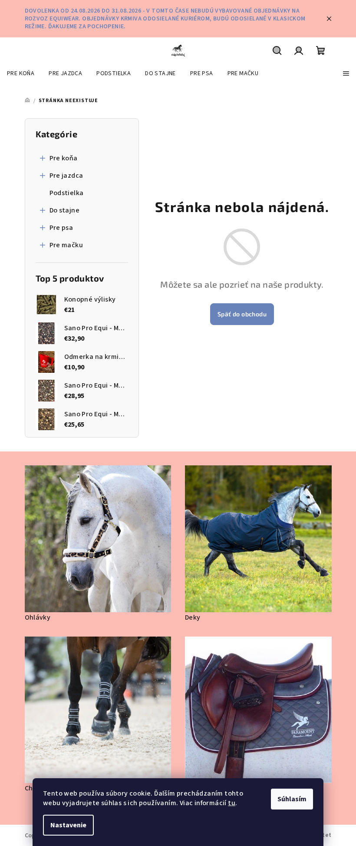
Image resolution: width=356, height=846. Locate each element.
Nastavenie (68, 825)
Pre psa (61, 227)
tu (231, 803)
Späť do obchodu (242, 314)
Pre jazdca (66, 175)
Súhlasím (292, 799)
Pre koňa (63, 158)
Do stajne (64, 210)
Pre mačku (66, 245)
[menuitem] (20, 73)
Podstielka (66, 193)
